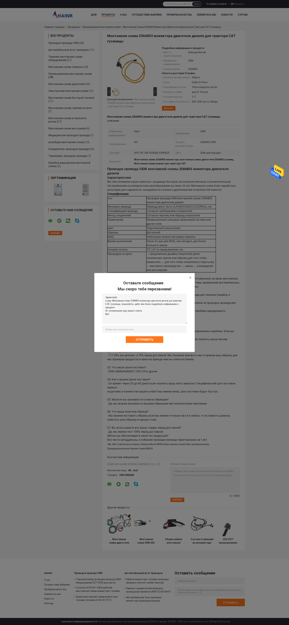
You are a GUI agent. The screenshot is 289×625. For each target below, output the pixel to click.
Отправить (144, 339)
